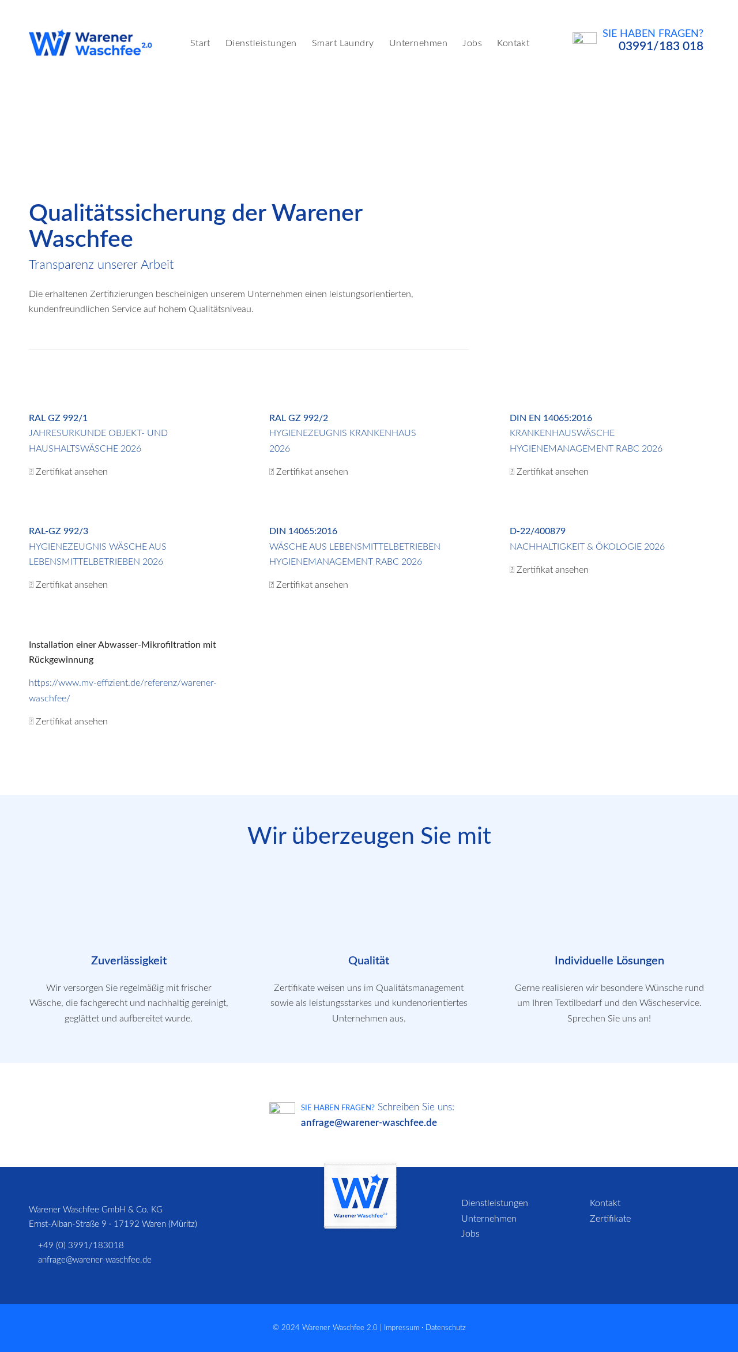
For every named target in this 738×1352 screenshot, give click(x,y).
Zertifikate (610, 1218)
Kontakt (605, 1203)
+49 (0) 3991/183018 (81, 1245)
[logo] (91, 43)
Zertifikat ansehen (72, 471)
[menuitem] (200, 43)
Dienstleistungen (494, 1203)
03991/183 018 (661, 46)
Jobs (470, 1233)
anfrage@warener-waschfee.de (369, 1123)
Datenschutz (446, 1328)
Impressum (401, 1328)
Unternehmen (489, 1218)
